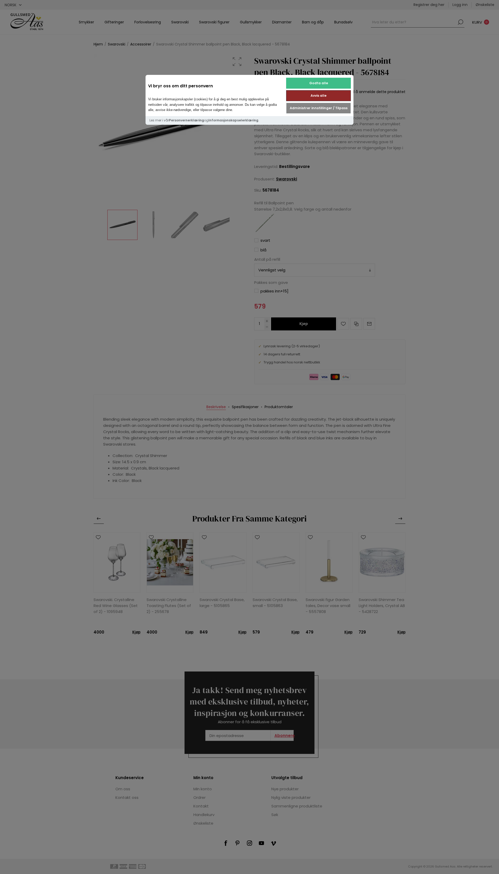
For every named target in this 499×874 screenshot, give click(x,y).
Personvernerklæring (186, 120)
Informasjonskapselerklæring (233, 120)
